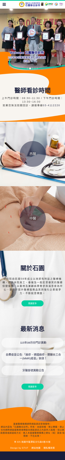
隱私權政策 (49, 448)
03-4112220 (52, 105)
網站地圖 (36, 448)
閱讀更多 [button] (32, 303)
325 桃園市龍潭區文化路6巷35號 (33, 442)
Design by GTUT (19, 448)
